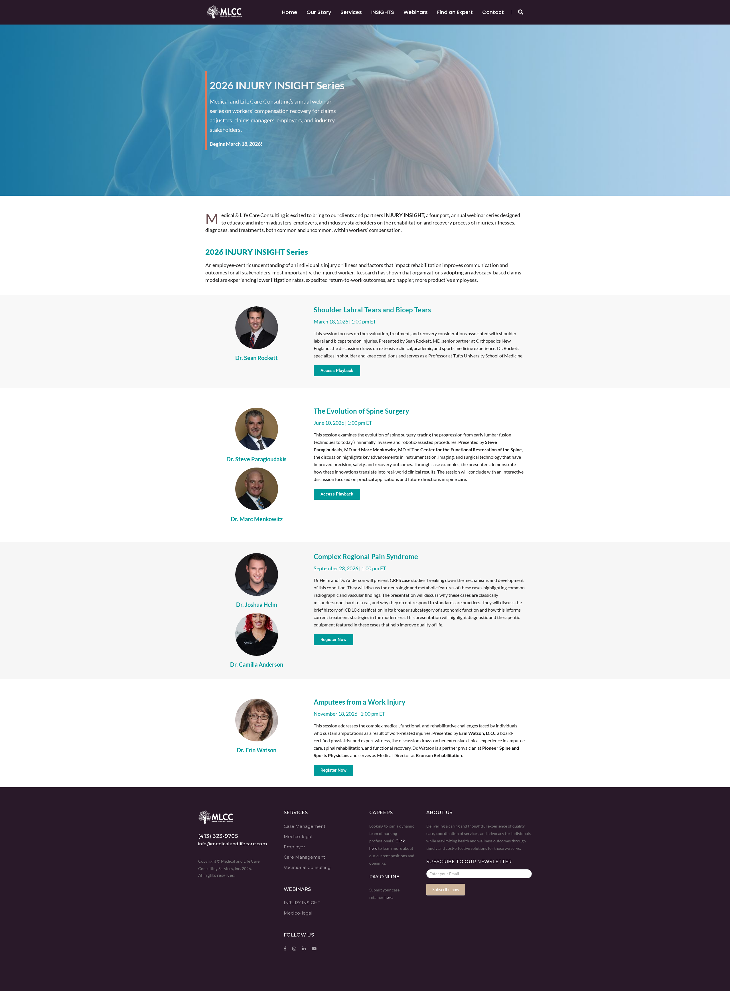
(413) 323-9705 (218, 836)
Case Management (304, 826)
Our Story (319, 12)
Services (351, 12)
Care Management (304, 857)
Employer (294, 847)
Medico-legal (298, 836)
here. (388, 897)
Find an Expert (455, 12)
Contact (493, 12)
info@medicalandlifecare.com (232, 843)
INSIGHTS (382, 12)
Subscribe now (445, 889)
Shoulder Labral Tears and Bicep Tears (372, 310)
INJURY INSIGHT (302, 902)
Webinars (415, 12)
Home (289, 12)
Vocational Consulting (307, 867)
